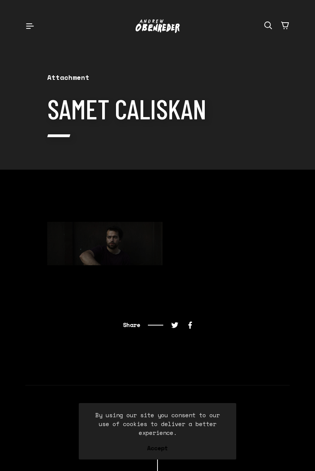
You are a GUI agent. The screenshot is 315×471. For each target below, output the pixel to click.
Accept (157, 448)
